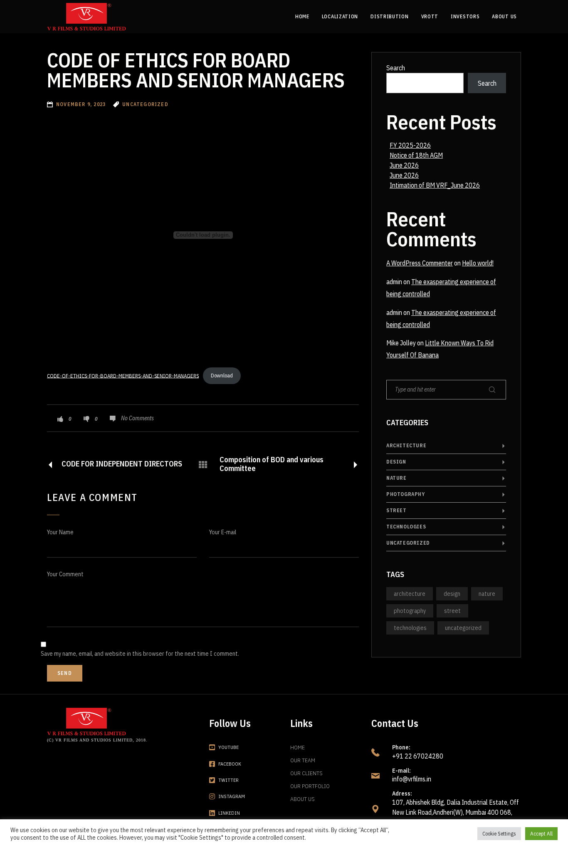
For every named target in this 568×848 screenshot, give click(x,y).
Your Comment (65, 574)
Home (297, 747)
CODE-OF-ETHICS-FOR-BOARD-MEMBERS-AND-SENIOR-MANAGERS (123, 375)
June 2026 (404, 165)
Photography (405, 494)
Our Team (302, 760)
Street (396, 510)
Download (222, 375)
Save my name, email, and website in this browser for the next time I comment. (140, 653)
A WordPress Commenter (419, 263)
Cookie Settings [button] (499, 833)
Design (396, 462)
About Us (302, 799)
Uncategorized (408, 543)
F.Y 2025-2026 (410, 145)
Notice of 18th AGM (416, 155)
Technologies (406, 526)
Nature (396, 478)
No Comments (137, 418)
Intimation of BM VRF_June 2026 (435, 185)
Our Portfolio (310, 786)
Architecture (406, 445)
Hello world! (478, 263)
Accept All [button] (541, 833)
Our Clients (306, 773)
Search (395, 68)
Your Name (60, 532)
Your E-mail (222, 532)
